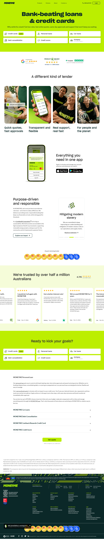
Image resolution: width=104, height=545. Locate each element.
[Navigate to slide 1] (61, 237)
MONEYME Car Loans (21, 410)
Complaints (88, 514)
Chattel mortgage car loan (38, 511)
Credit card (88, 494)
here (64, 478)
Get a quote (52, 440)
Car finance (35, 509)
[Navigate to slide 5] (81, 237)
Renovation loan (71, 508)
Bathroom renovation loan (73, 511)
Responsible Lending (90, 512)
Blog (33, 500)
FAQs (51, 494)
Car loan (34, 508)
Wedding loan (71, 499)
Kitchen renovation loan (73, 512)
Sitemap (34, 502)
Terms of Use (88, 511)
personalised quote (22, 391)
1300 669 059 (87, 3)
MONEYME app (35, 401)
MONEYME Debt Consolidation (25, 416)
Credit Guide (88, 509)
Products (39, 3)
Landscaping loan (71, 509)
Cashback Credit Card (90, 496)
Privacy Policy (89, 508)
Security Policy (89, 515)
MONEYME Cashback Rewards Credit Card (29, 423)
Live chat (52, 499)
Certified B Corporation (24, 221)
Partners (48, 3)
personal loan (20, 383)
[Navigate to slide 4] (76, 237)
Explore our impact (21, 235)
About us (34, 494)
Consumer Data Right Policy (91, 519)
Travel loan (70, 500)
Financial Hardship (54, 496)
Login (96, 3)
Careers (34, 497)
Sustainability (35, 496)
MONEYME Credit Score (22, 430)
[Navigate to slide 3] (71, 237)
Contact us (64, 3)
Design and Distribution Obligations (93, 517)
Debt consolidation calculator (56, 509)
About (55, 3)
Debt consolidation (54, 508)
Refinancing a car (36, 512)
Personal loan (71, 494)
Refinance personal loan (73, 496)
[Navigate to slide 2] (66, 237)
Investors (34, 499)
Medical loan (70, 497)
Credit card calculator (90, 497)
